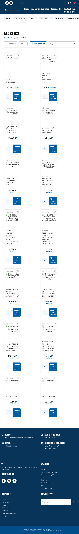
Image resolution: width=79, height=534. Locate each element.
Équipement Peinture (9, 513)
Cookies (59, 531)
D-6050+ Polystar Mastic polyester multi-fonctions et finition (12, 237)
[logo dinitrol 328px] (12, 10)
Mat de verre (12, 396)
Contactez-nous (70, 12)
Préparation (6, 502)
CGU (40, 531)
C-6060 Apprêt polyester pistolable (48, 130)
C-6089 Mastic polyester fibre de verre (12, 182)
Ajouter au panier (17, 96)
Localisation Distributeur (50, 472)
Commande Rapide (47, 475)
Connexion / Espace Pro (69, 2)
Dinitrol (52, 529)
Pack (43, 477)
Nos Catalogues (69, 9)
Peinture (5, 510)
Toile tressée (48, 396)
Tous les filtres (39, 44)
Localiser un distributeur (40, 9)
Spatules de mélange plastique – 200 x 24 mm (11, 129)
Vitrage (4, 505)
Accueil (26, 9)
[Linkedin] (7, 3)
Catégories (10, 44)
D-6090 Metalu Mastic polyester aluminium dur (12, 293)
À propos (54, 9)
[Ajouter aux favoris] (18, 55)
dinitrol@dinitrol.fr (11, 446)
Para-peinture (15, 38)
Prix (22, 44)
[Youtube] (11, 3)
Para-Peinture (6, 508)
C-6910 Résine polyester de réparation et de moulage (49, 293)
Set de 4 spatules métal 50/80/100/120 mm (48, 78)
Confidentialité (49, 531)
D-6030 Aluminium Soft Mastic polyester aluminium (48, 180)
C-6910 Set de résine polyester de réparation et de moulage (49, 346)
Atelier (4, 500)
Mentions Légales (30, 531)
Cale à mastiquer (11, 81)
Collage (4, 516)
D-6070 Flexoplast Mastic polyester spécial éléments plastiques (47, 237)
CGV (21, 531)
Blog (60, 9)
